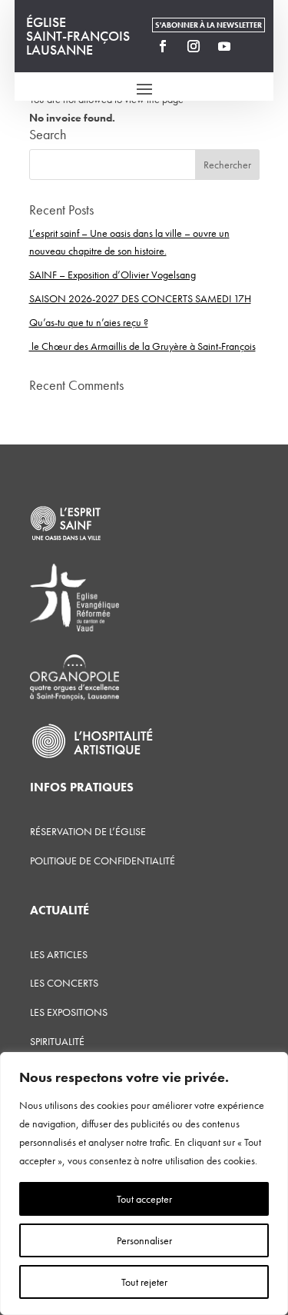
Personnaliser (144, 1240)
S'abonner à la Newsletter (208, 25)
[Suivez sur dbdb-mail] (255, 46)
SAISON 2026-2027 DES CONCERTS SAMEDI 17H (140, 298)
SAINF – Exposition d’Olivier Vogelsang (112, 274)
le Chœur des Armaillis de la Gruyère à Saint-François (142, 346)
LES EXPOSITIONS (69, 1012)
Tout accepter (144, 1199)
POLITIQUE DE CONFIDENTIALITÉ (102, 860)
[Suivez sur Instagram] (193, 46)
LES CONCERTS (64, 983)
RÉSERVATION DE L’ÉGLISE (88, 831)
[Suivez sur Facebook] (163, 46)
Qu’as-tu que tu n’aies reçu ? (88, 322)
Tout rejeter (144, 1282)
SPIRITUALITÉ (57, 1041)
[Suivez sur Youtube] (224, 46)
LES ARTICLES (59, 954)
